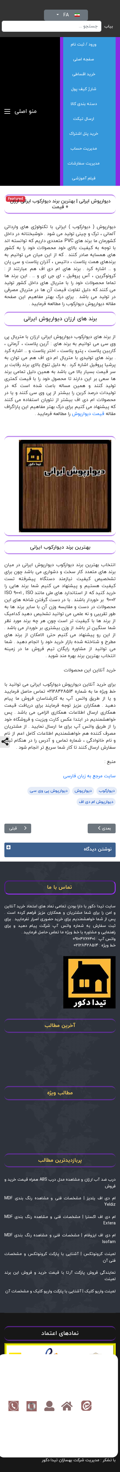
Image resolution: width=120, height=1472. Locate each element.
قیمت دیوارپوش (88, 414)
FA (66, 15)
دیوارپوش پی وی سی (49, 791)
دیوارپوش (83, 791)
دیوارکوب (107, 791)
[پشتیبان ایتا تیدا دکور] (86, 1405)
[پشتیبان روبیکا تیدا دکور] (32, 1406)
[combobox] (51, 26)
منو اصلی (26, 111)
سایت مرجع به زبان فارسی (89, 776)
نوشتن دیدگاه (98, 849)
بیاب (108, 26)
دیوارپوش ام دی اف (96, 802)
